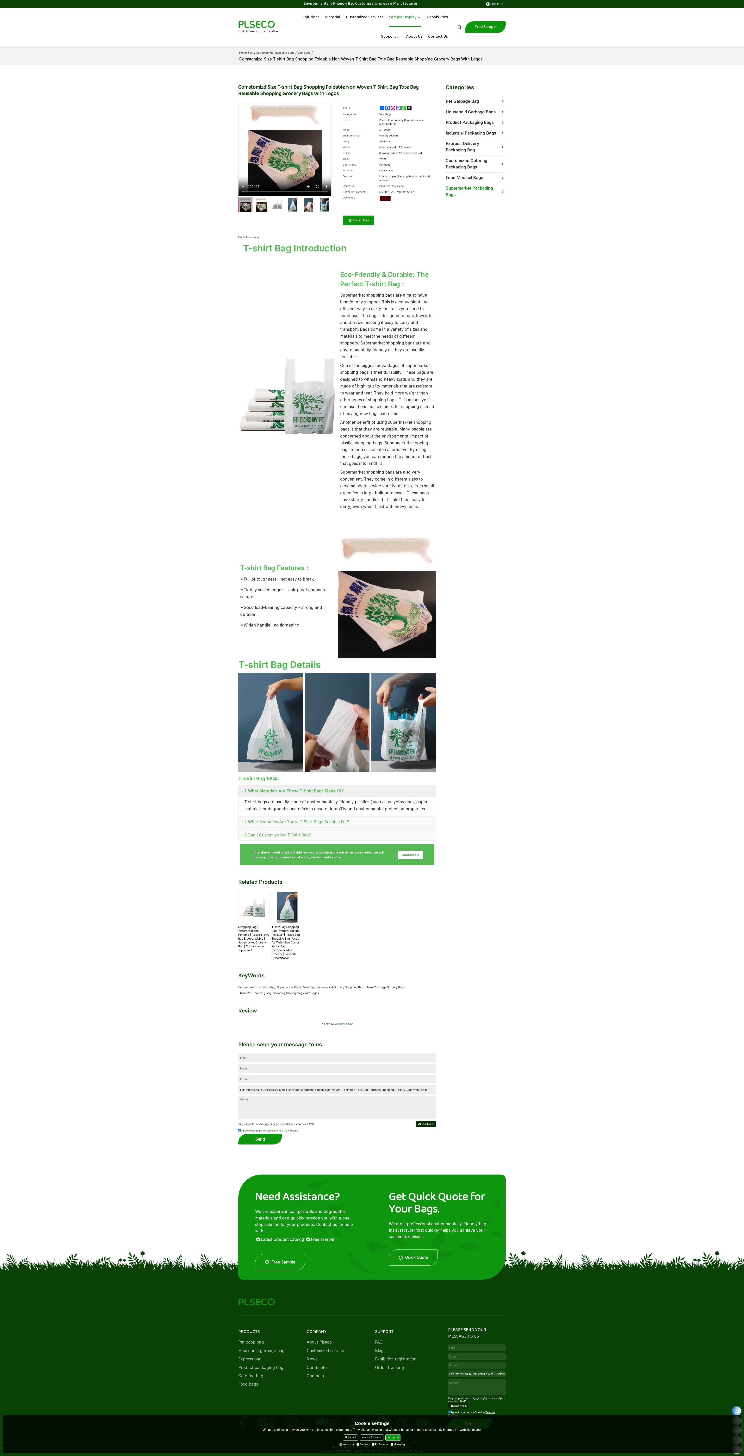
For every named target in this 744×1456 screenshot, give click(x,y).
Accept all (393, 1437)
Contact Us (438, 36)
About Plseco (319, 1342)
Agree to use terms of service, (269, 1130)
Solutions (310, 17)
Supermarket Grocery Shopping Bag (340, 987)
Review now (346, 1023)
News (312, 1359)
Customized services (364, 17)
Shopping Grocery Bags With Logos (296, 993)
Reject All (350, 1437)
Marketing (399, 1444)
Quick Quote (416, 1257)
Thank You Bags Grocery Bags (385, 987)
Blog (379, 1350)
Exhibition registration (396, 1359)
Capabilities (437, 17)
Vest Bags (304, 52)
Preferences (382, 1444)
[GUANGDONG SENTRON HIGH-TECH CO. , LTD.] (258, 24)
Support (388, 36)
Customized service (325, 1350)
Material (332, 17)
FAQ (378, 1342)
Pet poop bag (251, 1342)
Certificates (318, 1367)
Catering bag (250, 1375)
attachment (428, 1124)
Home (243, 52)
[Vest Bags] (385, 198)
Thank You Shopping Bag (254, 993)
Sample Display (403, 17)
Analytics (365, 1444)
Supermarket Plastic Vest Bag (296, 987)
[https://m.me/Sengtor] (736, 1411)
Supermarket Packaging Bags (275, 52)
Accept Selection (371, 1437)
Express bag (250, 1359)
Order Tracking (389, 1367)
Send (260, 1139)
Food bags (248, 1384)
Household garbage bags (262, 1350)
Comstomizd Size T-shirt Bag (256, 987)
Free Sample (485, 27)
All (251, 52)
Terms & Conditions (287, 1130)
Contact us (317, 1375)
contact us (410, 855)
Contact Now (360, 220)
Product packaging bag (260, 1367)
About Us (414, 36)
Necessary (349, 1444)
